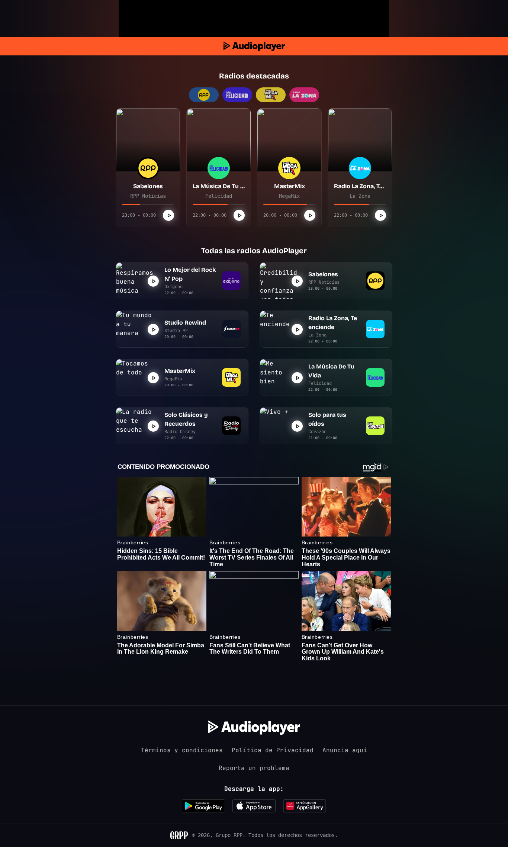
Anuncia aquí (344, 750)
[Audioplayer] (254, 46)
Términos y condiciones (182, 750)
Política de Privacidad (273, 750)
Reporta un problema (254, 768)
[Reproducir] (168, 215)
